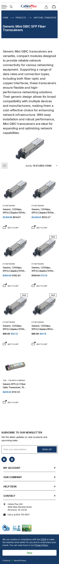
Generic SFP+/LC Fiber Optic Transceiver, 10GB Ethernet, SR (15, 386)
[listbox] (46, 166)
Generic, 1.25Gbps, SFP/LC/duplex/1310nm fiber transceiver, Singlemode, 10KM (14, 327)
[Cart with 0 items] (54, 6)
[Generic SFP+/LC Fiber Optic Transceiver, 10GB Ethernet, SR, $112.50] (15, 364)
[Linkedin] (12, 459)
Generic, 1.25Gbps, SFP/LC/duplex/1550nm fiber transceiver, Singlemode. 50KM (44, 211)
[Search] (11, 6)
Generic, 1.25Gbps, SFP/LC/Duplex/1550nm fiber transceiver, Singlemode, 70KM (15, 211)
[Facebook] (4, 459)
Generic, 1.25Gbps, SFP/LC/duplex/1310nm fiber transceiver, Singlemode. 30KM (14, 269)
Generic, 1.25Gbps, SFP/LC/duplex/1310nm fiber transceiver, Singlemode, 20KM (43, 269)
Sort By (29, 166)
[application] (29, 549)
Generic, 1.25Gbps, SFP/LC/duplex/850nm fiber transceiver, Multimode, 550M (43, 327)
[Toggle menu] (4, 7)
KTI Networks (9, 206)
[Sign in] (46, 6)
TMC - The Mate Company (14, 380)
